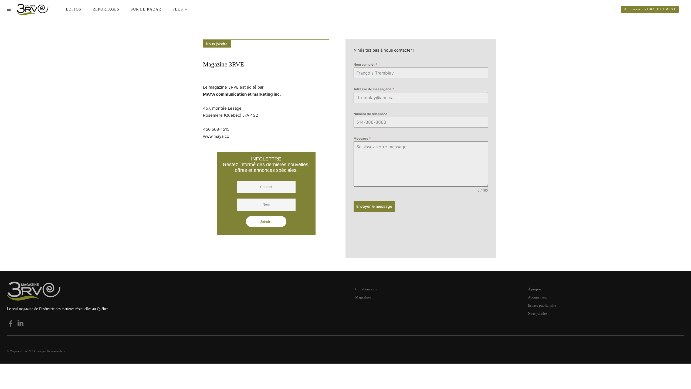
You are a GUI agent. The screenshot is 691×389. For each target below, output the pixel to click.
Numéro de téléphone (370, 114)
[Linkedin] (20, 323)
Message (362, 138)
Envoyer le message (374, 206)
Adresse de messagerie (374, 89)
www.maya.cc (216, 136)
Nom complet (365, 64)
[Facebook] (10, 323)
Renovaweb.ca (56, 351)
